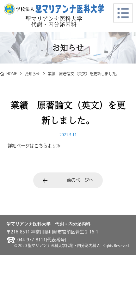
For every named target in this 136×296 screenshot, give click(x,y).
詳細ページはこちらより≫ (34, 146)
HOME (11, 74)
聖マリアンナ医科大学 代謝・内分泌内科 (56, 21)
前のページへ (80, 180)
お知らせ (32, 74)
